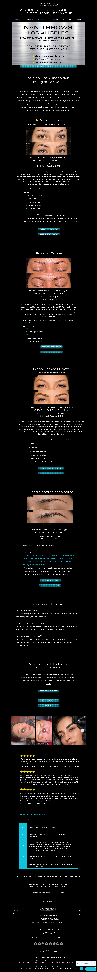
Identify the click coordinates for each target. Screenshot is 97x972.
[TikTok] (39, 943)
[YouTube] (57, 943)
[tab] (25, 819)
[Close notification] (94, 962)
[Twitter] (61, 943)
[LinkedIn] (42, 943)
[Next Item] (82, 730)
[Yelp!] (35, 943)
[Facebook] (54, 943)
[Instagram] (50, 943)
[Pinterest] (46, 943)
